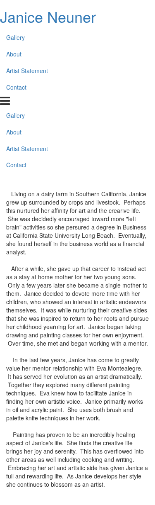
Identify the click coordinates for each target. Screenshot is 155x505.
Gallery (15, 37)
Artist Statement (27, 70)
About (13, 54)
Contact (16, 87)
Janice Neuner (48, 16)
